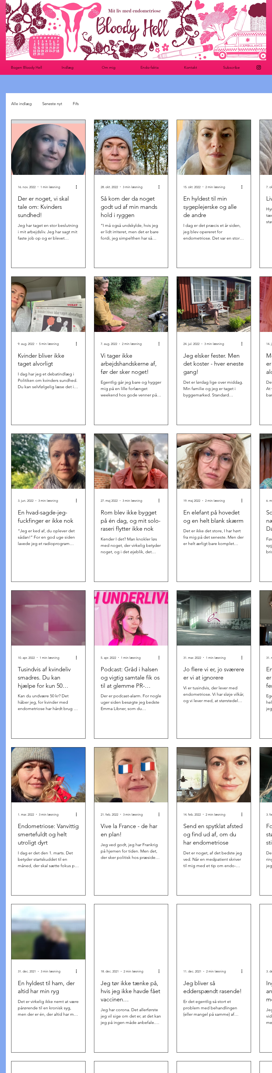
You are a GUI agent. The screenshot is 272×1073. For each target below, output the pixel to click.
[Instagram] (259, 67)
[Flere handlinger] (78, 187)
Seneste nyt (52, 103)
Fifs (76, 103)
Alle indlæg (21, 103)
